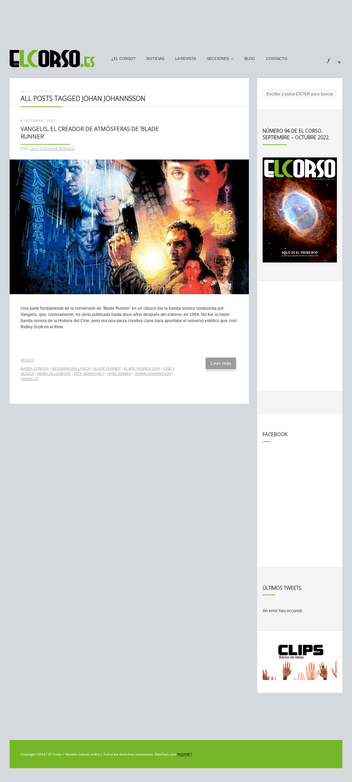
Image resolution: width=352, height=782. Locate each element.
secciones (218, 58)
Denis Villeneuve (54, 373)
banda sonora (35, 368)
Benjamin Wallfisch (71, 368)
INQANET (184, 754)
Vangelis (29, 379)
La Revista (185, 58)
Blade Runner (107, 368)
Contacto (276, 58)
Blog (249, 58)
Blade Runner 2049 (142, 368)
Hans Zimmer (119, 373)
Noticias (155, 58)
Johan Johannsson (152, 373)
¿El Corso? (123, 58)
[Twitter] (336, 58)
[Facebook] (324, 58)
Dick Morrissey (89, 373)
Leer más (221, 363)
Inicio (26, 91)
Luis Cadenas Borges (52, 149)
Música (27, 360)
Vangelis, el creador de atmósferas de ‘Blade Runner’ (90, 133)
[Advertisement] (176, 21)
